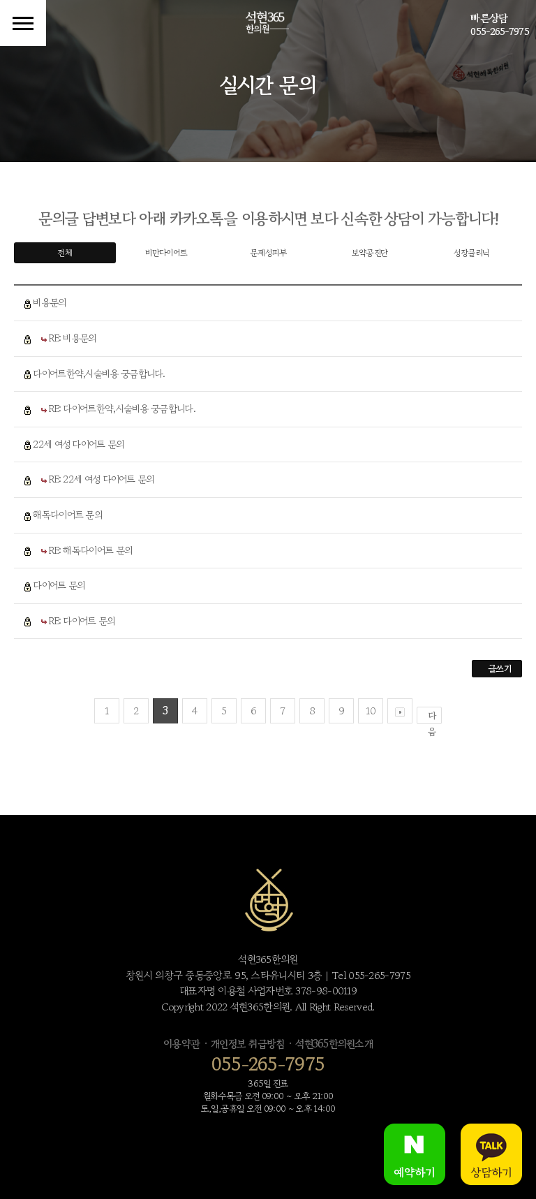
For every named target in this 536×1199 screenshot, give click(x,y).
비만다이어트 (166, 252)
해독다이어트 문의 (67, 515)
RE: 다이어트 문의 (81, 621)
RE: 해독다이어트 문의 (90, 550)
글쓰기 (499, 668)
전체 (64, 252)
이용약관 (181, 1043)
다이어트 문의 (58, 585)
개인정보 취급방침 (247, 1043)
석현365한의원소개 (334, 1043)
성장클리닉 (471, 252)
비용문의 (49, 302)
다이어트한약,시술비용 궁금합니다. (99, 374)
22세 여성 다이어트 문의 (78, 444)
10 (370, 710)
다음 (432, 716)
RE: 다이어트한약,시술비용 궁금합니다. (122, 408)
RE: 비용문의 (72, 338)
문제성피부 (268, 252)
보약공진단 (370, 252)
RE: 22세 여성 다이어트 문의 (101, 479)
